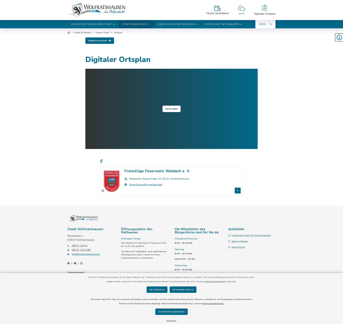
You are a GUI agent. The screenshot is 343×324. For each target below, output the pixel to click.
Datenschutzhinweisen (215, 281)
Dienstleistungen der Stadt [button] (91, 24)
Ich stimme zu (157, 289)
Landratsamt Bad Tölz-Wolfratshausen (251, 235)
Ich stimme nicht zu (183, 289)
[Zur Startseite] (69, 32)
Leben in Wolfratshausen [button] (175, 24)
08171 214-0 (79, 245)
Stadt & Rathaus (82, 32)
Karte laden (171, 108)
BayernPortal (238, 247)
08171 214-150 (81, 250)
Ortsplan (118, 32)
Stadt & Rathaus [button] (134, 24)
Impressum (171, 320)
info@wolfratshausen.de (86, 254)
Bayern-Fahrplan (240, 241)
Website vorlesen (98, 40)
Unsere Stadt (102, 32)
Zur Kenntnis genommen (171, 311)
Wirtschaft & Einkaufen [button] (222, 24)
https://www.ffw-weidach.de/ (145, 184)
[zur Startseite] (96, 10)
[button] (339, 37)
